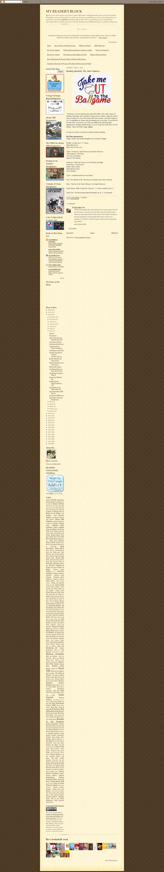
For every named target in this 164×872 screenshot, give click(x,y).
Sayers (62, 733)
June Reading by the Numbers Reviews (55, 388)
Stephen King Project (50, 746)
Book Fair (49, 552)
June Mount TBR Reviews (56, 395)
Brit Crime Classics (55, 563)
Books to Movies (59, 559)
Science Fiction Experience (55, 735)
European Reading (55, 605)
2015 (49, 432)
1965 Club (56, 509)
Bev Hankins (53, 461)
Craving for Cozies (51, 588)
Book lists (56, 552)
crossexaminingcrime (55, 269)
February (52, 409)
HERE (51, 493)
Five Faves (61, 609)
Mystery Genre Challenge (52, 681)
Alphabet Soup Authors (55, 527)
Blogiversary (54, 546)
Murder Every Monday (57, 671)
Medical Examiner (55, 653)
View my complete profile (53, 464)
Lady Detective (60, 636)
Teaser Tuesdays (55, 754)
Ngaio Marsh (52, 686)
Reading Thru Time (57, 725)
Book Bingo (59, 548)
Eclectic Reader (59, 601)
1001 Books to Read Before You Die (75, 54)
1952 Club (53, 507)
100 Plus (54, 500)
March (52, 406)
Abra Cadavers (50, 519)
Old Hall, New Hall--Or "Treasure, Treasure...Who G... (55, 354)
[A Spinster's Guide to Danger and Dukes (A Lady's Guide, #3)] (110, 848)
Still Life (51, 333)
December (53, 317)
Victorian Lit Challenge (58, 769)
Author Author (49, 533)
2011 (49, 441)
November (53, 319)
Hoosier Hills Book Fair (55, 628)
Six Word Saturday (59, 741)
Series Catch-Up (57, 739)
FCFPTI (47, 609)
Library (47, 640)
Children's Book (59, 575)
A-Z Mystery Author (55, 516)
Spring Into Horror (58, 742)
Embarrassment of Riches (53, 603)
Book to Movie (56, 554)
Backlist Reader (55, 535)
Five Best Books (54, 609)
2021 (49, 418)
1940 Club (61, 505)
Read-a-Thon (52, 719)
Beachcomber (57, 538)
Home (49, 45)
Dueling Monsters (53, 600)
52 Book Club (57, 511)
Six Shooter (50, 741)
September (53, 324)
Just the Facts (51, 636)
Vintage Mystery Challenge (55, 772)
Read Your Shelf (55, 717)
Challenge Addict (58, 569)
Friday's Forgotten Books (51, 619)
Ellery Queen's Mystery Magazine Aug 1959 (56, 339)
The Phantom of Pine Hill (56, 350)
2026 (49, 310)
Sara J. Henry (103, 38)
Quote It (61, 707)
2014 (49, 434)
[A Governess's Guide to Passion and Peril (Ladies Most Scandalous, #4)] (105, 848)
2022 (49, 416)
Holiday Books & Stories (98, 54)
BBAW (62, 536)
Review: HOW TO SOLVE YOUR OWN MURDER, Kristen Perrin (56, 245)
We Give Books (49, 783)
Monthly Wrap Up (51, 668)
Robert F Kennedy (50, 731)
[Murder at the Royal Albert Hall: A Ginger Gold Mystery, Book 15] (115, 848)
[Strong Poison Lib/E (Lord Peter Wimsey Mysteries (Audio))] (68, 848)
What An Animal (59, 783)
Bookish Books (50, 558)
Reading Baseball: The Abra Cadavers (55, 359)
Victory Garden (50, 771)
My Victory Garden (53, 50)
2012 (49, 439)
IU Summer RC (59, 632)
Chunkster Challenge (58, 579)
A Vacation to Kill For (55, 342)
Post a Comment (72, 228)
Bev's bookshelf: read (57, 839)
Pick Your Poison (58, 703)
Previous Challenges (102, 50)
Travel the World (55, 763)
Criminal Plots (59, 590)
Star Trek (61, 744)
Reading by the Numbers (55, 720)
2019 (49, 423)
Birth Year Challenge (57, 540)
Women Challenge (51, 796)
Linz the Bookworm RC (55, 647)
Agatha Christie (57, 521)
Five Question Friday (51, 611)
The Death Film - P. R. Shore (56, 266)
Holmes (48, 628)
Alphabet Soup (58, 525)
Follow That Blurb (55, 613)
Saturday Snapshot (53, 733)
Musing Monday (50, 673)
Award (55, 533)
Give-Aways (60, 622)
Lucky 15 (57, 650)
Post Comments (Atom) (82, 237)
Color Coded (59, 584)
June (51, 331)
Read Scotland (54, 713)
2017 (49, 427)
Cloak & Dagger (57, 582)
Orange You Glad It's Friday (53, 692)
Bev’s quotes (82, 29)
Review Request (53, 729)
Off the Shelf (58, 690)
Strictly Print (59, 746)
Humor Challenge (59, 630)
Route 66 (57, 731)
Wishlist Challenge (59, 794)
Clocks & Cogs (50, 585)
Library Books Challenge (57, 642)
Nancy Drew (56, 685)
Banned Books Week (54, 536)
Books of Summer (50, 559)
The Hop (54, 758)
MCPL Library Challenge (58, 651)
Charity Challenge (59, 573)
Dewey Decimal (55, 596)
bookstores (55, 561)
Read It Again (54, 711)
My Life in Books (58, 675)
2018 (49, 425)
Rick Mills (77, 207)
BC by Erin (49, 538)
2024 (49, 314)
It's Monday (50, 632)
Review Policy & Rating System (65, 45)
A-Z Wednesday (55, 517)
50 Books (49, 511)
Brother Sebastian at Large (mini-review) (56, 363)
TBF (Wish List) (99, 45)
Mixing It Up (59, 660)
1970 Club (61, 509)
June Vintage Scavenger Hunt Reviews (56, 398)
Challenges (49, 573)
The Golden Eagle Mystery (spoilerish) (55, 347)
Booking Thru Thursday (57, 556)
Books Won (49, 561)
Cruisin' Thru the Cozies (53, 592)
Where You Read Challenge (57, 791)
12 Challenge (58, 502)
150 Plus (61, 503)
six (63, 739)
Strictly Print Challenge (52, 748)
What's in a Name (52, 785)
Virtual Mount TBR (57, 781)
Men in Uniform (58, 658)
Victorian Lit (49, 769)
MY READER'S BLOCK (64, 11)
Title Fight (55, 760)
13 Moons (54, 503)
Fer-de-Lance (53, 335)
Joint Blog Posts (49, 634)
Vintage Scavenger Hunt (55, 778)
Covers (62, 586)
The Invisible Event (54, 255)
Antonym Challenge (51, 529)
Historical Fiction (58, 626)
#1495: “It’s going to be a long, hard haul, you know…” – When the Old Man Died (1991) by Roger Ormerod (56, 259)
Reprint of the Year (59, 727)
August (52, 326)
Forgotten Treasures (58, 615)
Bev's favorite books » (111, 860)
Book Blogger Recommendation (55, 550)
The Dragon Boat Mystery (56, 344)
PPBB (53, 705)
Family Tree (60, 607)
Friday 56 (49, 617)
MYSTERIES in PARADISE (53, 241)
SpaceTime (49, 742)
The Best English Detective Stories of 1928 (55, 383)
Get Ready (54, 622)
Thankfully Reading (55, 756)
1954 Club (58, 507)
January (52, 411)
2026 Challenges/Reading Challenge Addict (77, 50)
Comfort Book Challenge (53, 586)
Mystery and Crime (51, 677)
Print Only (54, 707)
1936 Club (49, 505)
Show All (62, 278)
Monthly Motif (58, 666)
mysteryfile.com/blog (55, 249)
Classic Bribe (50, 580)
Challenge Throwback (55, 571)
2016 (49, 430)
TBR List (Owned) (85, 45)
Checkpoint (49, 575)
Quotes (47, 709)
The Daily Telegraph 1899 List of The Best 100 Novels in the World (69, 63)
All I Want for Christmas (55, 522)
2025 (49, 312)
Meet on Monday (52, 656)
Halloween (48, 626)
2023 (49, 413)
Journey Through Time (58, 634)
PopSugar (48, 705)
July (51, 328)
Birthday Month (50, 542)
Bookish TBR (60, 558)
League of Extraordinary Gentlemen (55, 638)
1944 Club (48, 507)
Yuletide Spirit (49, 802)
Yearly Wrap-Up (59, 800)
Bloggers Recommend (51, 544)
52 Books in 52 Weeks (55, 512)
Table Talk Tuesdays (55, 752)
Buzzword (52, 565)
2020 (49, 420)
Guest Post (60, 624)
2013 (49, 437)
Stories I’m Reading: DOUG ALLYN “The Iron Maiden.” (56, 252)
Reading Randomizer (52, 724)
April (51, 404)
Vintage (56, 771)
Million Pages (50, 660)
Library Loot (60, 644)
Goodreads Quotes (112, 42)
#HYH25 (48, 500)
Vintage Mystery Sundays (55, 774)
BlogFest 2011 (60, 542)
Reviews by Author (53, 54)
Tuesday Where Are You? (58, 767)
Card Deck (53, 567)
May (51, 401)
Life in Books (50, 646)
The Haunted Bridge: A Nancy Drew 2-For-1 (56, 370)
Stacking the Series (52, 744)
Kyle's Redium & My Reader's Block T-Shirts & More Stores (66, 59)
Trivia (54, 765)
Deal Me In (53, 594)
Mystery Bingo (59, 679)
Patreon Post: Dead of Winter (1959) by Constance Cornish (56, 272)
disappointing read (54, 598)
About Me (61, 517)
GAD (59, 619)
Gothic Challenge (51, 624)
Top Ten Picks (54, 762)
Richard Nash (61, 729)
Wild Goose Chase (51, 792)
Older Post (114, 233)
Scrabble (48, 737)
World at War (55, 798)
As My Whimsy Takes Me (57, 531)
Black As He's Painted (55, 367)
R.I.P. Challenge (55, 709)
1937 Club (55, 505)
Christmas (48, 577)
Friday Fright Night (59, 617)
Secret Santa (56, 737)
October (52, 321)
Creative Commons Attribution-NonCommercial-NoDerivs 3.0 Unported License (55, 816)
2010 (49, 444)
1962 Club (51, 509)
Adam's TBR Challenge (55, 520)
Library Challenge (55, 640)
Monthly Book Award (51, 662)
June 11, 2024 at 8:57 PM (80, 224)
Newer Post (70, 233)
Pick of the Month (55, 701)
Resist (47, 729)
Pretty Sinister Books (55, 265)
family (55, 607)
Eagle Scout (52, 601)
